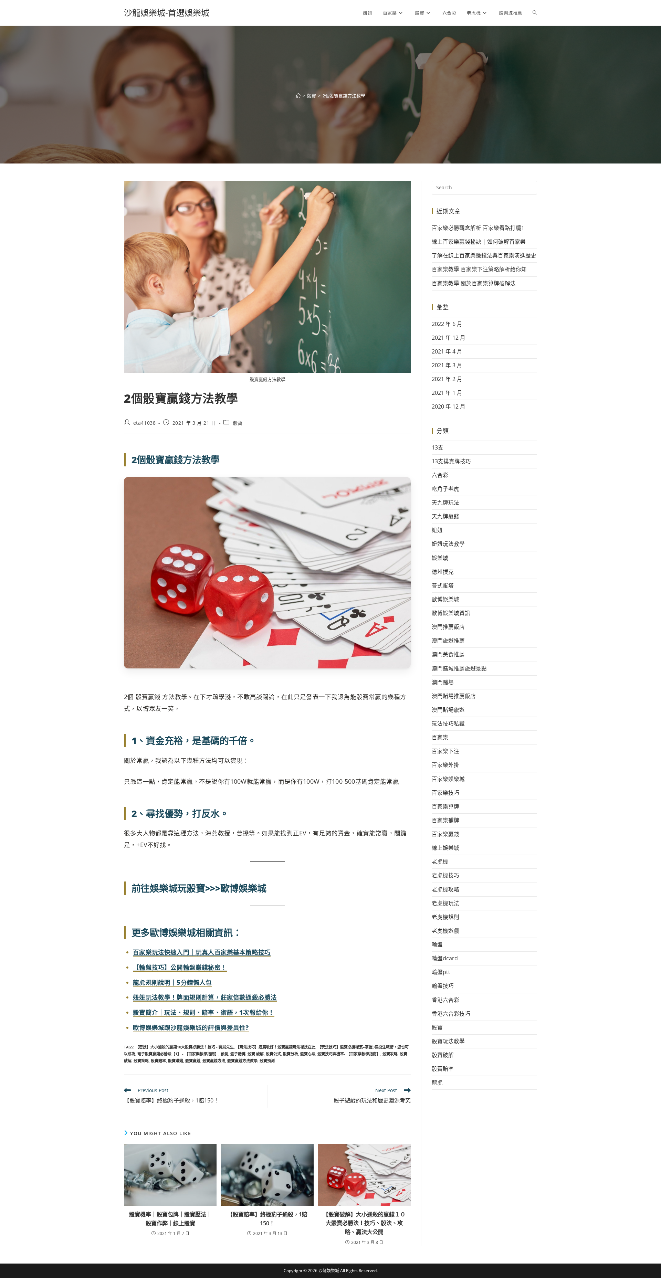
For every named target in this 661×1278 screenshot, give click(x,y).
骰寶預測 (267, 1060)
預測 (224, 1053)
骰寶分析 (290, 1053)
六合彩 (440, 475)
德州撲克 (443, 571)
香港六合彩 (445, 1000)
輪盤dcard (445, 958)
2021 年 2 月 (447, 379)
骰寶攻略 (390, 1053)
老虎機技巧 (445, 875)
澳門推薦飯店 (448, 627)
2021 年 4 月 (447, 351)
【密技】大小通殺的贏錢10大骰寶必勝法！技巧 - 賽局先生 (184, 1046)
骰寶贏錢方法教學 (242, 1060)
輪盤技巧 (443, 986)
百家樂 (440, 737)
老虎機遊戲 (445, 930)
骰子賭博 (237, 1053)
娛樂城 (440, 558)
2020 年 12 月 (448, 406)
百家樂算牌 (445, 806)
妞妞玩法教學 (448, 544)
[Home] (298, 96)
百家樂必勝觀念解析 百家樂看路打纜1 (478, 228)
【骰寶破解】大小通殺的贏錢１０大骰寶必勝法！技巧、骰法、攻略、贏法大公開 (364, 1223)
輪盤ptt (441, 972)
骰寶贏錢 (192, 1060)
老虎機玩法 (445, 903)
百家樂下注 (445, 751)
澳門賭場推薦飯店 (454, 696)
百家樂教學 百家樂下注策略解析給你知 (479, 269)
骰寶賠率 (158, 1060)
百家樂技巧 (445, 792)
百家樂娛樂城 (448, 779)
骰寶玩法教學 (448, 1041)
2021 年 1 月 (447, 393)
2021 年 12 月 (448, 337)
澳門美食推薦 (448, 654)
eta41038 (144, 423)
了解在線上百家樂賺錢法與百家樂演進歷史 (484, 255)
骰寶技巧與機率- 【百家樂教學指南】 (348, 1053)
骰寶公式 (273, 1053)
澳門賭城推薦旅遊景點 (459, 668)
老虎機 (440, 861)
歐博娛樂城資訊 (451, 613)
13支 (437, 447)
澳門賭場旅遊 (448, 710)
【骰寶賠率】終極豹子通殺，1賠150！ (267, 1219)
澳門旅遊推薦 (448, 640)
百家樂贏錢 (445, 834)
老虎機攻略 (445, 889)
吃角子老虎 (445, 489)
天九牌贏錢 (445, 516)
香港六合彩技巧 (451, 1013)
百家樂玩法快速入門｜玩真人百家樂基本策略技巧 (202, 952)
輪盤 (437, 944)
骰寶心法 (307, 1053)
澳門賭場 (443, 682)
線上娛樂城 (445, 848)
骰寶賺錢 (175, 1060)
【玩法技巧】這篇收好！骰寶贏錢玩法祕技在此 (275, 1046)
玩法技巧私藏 (448, 723)
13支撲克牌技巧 (451, 461)
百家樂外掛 (445, 765)
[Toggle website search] (534, 12)
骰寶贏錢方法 (213, 1060)
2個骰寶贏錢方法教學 (344, 96)
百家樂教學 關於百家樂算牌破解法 (474, 283)
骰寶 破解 (256, 1053)
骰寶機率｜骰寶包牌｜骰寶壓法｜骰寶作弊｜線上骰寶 (170, 1219)
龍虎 (437, 1082)
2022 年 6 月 (447, 324)
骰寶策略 (141, 1060)
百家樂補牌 (445, 820)
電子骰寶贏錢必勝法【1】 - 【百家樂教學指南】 (178, 1053)
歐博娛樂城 (445, 599)
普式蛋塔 (443, 585)
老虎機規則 (445, 917)
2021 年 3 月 (447, 365)
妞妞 (437, 530)
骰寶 (238, 423)
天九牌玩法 (445, 502)
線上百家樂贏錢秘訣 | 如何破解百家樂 (479, 241)
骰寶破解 (443, 1055)
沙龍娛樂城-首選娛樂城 (166, 12)
